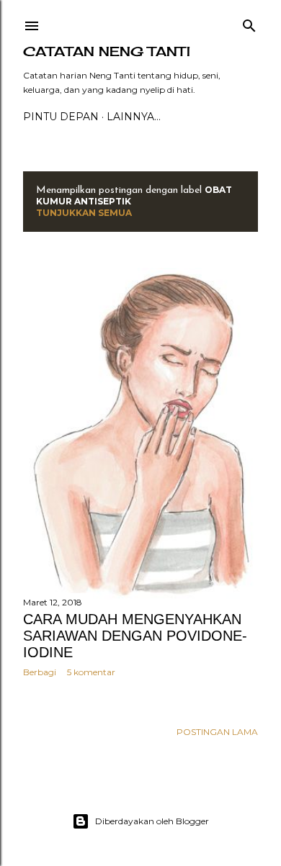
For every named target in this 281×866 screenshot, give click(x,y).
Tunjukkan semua (84, 212)
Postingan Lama (217, 731)
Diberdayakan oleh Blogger (152, 821)
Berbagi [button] (39, 672)
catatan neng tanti (106, 51)
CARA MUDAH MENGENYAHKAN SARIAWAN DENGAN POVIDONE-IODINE (135, 635)
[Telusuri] (249, 23)
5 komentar (91, 672)
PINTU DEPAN (61, 116)
